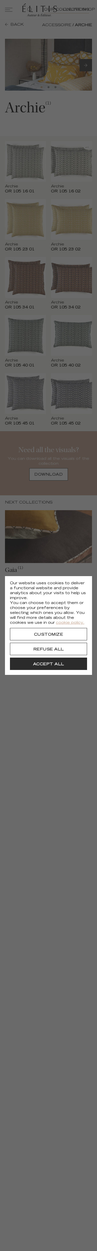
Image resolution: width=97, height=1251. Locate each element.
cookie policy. (70, 623)
